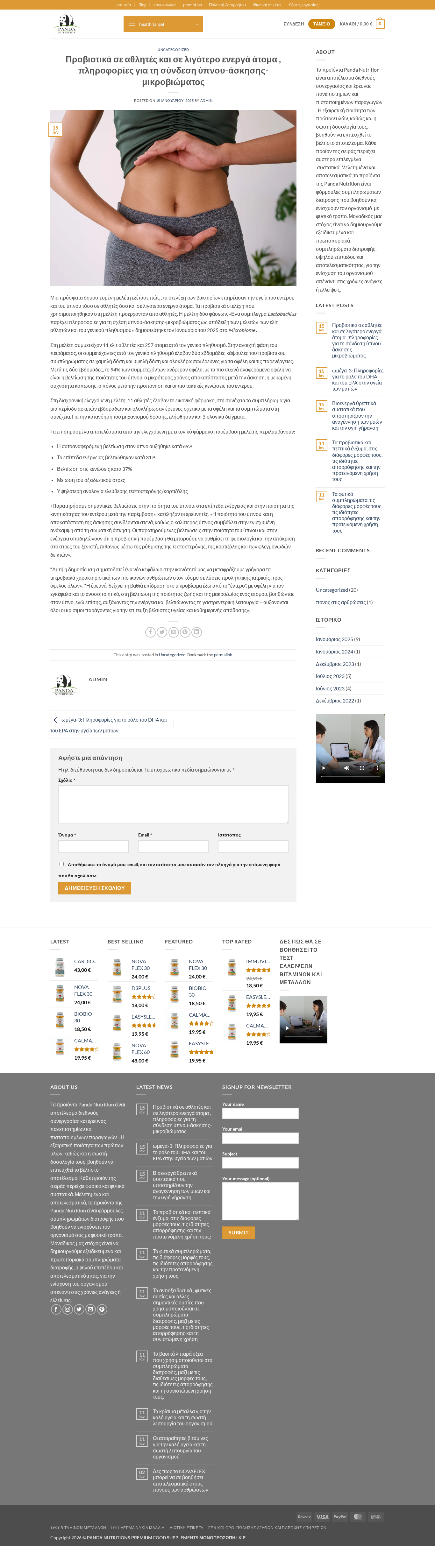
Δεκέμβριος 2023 (335, 664)
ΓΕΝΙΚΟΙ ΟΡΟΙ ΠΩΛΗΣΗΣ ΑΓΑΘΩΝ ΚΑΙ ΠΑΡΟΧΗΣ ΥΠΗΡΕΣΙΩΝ (267, 1527)
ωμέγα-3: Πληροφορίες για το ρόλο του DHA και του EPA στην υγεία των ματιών (358, 379)
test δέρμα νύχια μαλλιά (137, 1527)
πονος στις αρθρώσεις (341, 602)
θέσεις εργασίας (303, 4)
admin (206, 100)
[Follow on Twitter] (79, 1309)
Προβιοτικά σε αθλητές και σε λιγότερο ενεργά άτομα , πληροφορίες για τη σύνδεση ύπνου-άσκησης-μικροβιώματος (357, 340)
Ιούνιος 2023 (330, 688)
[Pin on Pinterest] (185, 632)
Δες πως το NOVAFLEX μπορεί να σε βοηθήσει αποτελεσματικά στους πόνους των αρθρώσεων (180, 1480)
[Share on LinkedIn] (196, 632)
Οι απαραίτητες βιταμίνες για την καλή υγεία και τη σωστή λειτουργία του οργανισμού (180, 1447)
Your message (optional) (245, 1178)
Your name (233, 1104)
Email (145, 834)
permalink (223, 654)
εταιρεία (124, 4)
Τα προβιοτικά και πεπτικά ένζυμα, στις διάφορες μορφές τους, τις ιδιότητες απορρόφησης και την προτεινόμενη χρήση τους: (357, 460)
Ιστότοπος (229, 834)
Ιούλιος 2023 (330, 676)
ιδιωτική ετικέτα (267, 4)
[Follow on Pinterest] (102, 1309)
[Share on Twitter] (162, 632)
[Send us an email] (90, 1309)
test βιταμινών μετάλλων (78, 1527)
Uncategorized (173, 49)
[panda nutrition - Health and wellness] (82, 24)
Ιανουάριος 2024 (334, 651)
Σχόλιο (66, 780)
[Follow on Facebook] (56, 1309)
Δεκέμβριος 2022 (335, 700)
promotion (192, 4)
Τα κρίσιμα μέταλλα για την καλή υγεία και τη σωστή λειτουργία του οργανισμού (182, 1417)
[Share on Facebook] (150, 632)
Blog (142, 4)
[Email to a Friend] (173, 632)
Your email (233, 1129)
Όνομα (67, 834)
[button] (163, 24)
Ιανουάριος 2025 (334, 639)
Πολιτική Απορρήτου (227, 4)
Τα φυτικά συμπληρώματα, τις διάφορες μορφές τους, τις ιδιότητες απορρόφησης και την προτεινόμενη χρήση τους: (357, 512)
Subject (229, 1153)
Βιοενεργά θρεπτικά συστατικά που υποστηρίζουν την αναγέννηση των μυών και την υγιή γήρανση (357, 415)
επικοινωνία (164, 4)
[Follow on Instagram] (67, 1309)
